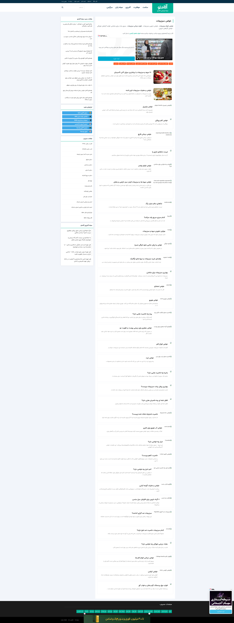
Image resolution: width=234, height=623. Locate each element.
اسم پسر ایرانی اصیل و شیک (84, 202)
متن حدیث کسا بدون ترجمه (84, 154)
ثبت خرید (116, 59)
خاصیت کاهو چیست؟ (150, 455)
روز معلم (97, 611)
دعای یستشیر (88, 165)
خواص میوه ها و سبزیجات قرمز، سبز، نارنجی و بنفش (132, 182)
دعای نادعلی (88, 170)
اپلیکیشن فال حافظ (87, 212)
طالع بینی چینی (148, 611)
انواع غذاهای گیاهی (135, 33)
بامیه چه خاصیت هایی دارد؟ (157, 373)
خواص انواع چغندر (144, 166)
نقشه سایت (64, 620)
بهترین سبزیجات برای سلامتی (157, 272)
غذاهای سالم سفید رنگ (154, 204)
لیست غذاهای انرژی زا (160, 152)
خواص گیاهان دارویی (141, 63)
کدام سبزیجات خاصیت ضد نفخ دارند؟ (150, 530)
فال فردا (115, 611)
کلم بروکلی (122, 63)
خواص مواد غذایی (163, 63)
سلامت (145, 7)
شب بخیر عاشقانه (87, 149)
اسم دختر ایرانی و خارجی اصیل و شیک (81, 207)
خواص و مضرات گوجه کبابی (149, 486)
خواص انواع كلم (162, 344)
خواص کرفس (152, 572)
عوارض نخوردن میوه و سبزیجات (154, 231)
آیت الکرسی (80, 611)
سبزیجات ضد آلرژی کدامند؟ (142, 513)
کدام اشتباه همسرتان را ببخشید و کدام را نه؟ (80, 31)
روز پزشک (103, 611)
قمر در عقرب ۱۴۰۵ (87, 144)
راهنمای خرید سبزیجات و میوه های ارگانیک (145, 259)
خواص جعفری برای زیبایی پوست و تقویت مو (136, 328)
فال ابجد (128, 611)
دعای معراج (89, 159)
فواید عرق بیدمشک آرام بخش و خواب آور (153, 585)
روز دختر (110, 611)
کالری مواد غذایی (152, 63)
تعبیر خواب (76, 1)
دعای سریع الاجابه (87, 175)
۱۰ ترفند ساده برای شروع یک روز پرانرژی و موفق (79, 85)
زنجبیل (116, 63)
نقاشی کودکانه (88, 191)
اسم (170, 611)
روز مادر (92, 611)
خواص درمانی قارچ (144, 134)
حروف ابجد (121, 611)
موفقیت (136, 7)
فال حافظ (95, 1)
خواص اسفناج (159, 286)
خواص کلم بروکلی (161, 120)
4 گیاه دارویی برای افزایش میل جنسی (145, 499)
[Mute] (140, 59)
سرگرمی (110, 7)
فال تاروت (140, 611)
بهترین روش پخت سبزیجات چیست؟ (154, 386)
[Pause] (137, 59)
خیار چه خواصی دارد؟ (155, 442)
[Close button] (149, 614)
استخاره (89, 1)
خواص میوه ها (130, 63)
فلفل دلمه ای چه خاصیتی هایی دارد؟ (155, 400)
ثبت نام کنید (220, 612)
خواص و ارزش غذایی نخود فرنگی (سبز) (148, 245)
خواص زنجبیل (147, 107)
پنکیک (86, 611)
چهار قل (90, 181)
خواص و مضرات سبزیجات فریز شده (138, 90)
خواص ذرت (150, 358)
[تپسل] (99, 36)
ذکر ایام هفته (88, 186)
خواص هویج (153, 300)
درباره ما (70, 1)
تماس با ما (64, 1)
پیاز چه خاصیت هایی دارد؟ (142, 314)
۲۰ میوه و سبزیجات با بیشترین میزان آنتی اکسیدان (132, 72)
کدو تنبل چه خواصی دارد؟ (142, 469)
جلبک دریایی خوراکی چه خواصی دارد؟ (154, 544)
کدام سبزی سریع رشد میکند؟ (154, 217)
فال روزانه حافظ (88, 218)
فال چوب (134, 611)
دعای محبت (157, 611)
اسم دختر (83, 1)
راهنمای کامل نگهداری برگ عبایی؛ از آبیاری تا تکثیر (78, 58)
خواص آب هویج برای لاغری (152, 428)
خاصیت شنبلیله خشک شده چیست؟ (145, 414)
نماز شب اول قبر (87, 197)
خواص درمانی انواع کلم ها (144, 558)
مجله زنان (119, 7)
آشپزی (128, 7)
